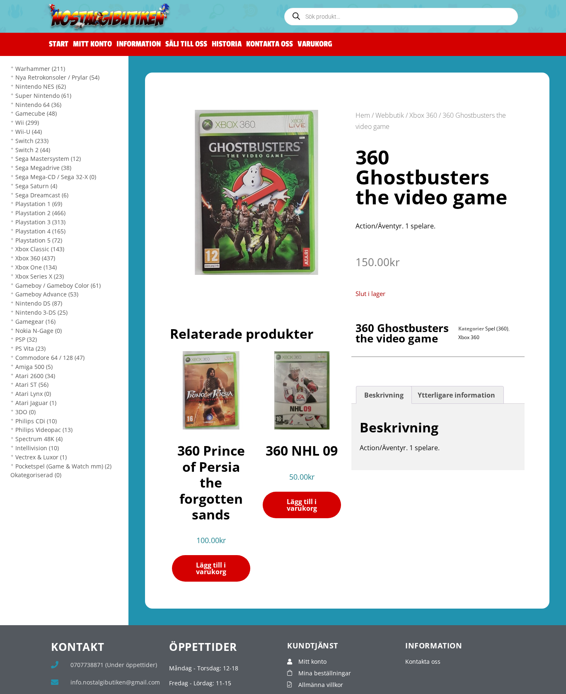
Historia (227, 44)
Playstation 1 (38, 204)
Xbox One (36, 267)
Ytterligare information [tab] (456, 395)
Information (138, 44)
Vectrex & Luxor (41, 457)
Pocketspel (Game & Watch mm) (63, 466)
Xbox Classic (39, 249)
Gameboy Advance (46, 294)
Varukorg (315, 44)
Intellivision (37, 448)
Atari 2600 (35, 376)
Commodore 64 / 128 (50, 358)
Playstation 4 (40, 231)
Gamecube (36, 113)
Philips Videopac (44, 430)
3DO (25, 412)
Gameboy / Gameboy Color (58, 285)
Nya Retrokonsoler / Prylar (57, 77)
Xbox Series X (39, 276)
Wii (27, 122)
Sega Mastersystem (48, 159)
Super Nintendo (43, 95)
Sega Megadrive (43, 168)
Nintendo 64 (38, 105)
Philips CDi (36, 421)
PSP (26, 339)
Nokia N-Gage (38, 331)
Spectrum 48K (39, 439)
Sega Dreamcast (41, 195)
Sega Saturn (36, 186)
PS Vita (30, 348)
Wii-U (28, 132)
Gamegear (35, 321)
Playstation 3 (40, 222)
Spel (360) (496, 328)
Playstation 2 (40, 213)
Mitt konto (92, 44)
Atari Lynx (33, 394)
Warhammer (40, 69)
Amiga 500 (34, 367)
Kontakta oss (269, 44)
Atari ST (31, 384)
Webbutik (389, 115)
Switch (31, 141)
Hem (363, 115)
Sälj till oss (186, 44)
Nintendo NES (40, 86)
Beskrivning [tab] (384, 395)
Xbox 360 (35, 258)
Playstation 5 (38, 240)
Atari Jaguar (35, 403)
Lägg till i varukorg (211, 568)
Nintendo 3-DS (41, 312)
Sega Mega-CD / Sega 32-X (55, 177)
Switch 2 (32, 150)
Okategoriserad (35, 475)
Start (58, 44)
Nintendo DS (38, 303)
